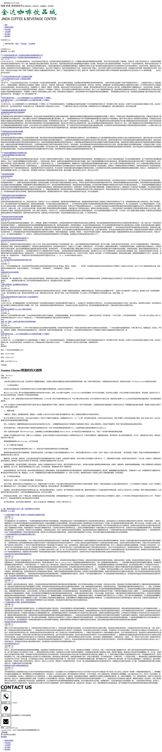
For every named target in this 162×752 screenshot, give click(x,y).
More (2, 270)
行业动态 (24, 43)
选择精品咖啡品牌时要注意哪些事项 (13, 112)
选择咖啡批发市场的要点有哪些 (11, 134)
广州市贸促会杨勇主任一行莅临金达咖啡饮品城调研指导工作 (21, 57)
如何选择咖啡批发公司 (12, 644)
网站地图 (4, 732)
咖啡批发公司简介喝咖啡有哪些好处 (16, 665)
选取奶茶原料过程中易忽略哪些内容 (13, 197)
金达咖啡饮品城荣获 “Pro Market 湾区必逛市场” (16, 309)
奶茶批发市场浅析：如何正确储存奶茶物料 (18, 578)
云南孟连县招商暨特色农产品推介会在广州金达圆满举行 (19, 297)
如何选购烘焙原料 (7, 176)
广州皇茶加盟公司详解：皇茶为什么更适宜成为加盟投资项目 (24, 515)
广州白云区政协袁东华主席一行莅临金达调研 (16, 79)
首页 (6, 25)
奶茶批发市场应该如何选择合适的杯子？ (14, 240)
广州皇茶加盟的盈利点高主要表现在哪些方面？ (20, 534)
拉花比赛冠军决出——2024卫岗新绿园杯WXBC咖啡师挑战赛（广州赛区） (25, 100)
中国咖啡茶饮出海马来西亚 (10, 272)
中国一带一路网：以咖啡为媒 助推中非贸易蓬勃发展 (18, 321)
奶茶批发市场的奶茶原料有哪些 (11, 219)
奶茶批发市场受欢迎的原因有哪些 (15, 622)
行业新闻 (32, 43)
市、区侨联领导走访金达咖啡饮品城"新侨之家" (16, 260)
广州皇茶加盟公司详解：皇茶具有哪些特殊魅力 (20, 602)
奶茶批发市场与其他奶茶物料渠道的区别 (18, 554)
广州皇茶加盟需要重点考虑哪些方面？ (13, 155)
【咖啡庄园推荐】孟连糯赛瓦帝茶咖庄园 (14, 284)
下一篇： (29, 509)
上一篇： (10, 509)
